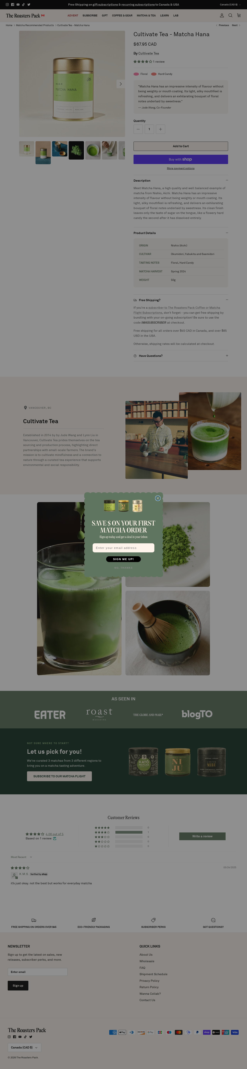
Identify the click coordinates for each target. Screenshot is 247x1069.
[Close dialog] (158, 498)
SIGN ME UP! (123, 559)
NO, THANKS (123, 568)
